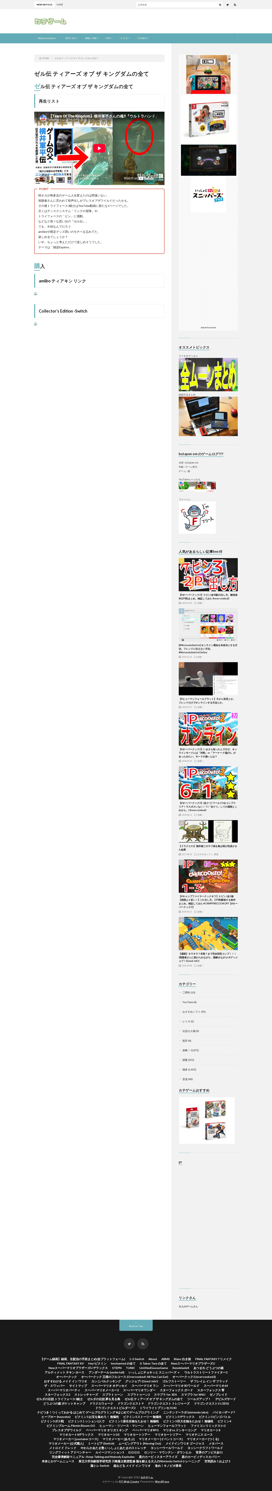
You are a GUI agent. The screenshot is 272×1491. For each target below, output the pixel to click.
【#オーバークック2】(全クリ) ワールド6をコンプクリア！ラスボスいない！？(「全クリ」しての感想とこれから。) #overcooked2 (208, 806)
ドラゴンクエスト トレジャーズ (169, 1403)
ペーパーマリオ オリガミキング (107, 1430)
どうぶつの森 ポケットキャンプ (64, 1403)
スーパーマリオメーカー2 (102, 1390)
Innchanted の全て (123, 1363)
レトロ (186, 1021)
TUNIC (130, 1368)
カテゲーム (147, 1477)
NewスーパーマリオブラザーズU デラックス (78, 1368)
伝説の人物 (188, 1031)
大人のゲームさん (188, 1306)
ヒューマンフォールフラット (167, 1425)
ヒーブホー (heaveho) (55, 1416)
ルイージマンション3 (109, 1452)
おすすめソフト (205, 854)
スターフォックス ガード (176, 1390)
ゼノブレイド (218, 1394)
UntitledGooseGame (153, 1368)
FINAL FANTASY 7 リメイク (213, 1359)
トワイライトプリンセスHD (158, 1408)
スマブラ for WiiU (193, 1394)
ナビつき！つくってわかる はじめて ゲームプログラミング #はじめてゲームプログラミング (98, 1412)
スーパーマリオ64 (216, 1385)
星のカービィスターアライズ (158, 1456)
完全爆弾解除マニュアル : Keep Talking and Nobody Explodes (93, 1456)
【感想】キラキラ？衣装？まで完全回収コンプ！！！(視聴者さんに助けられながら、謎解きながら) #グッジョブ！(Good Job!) (208, 957)
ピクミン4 (224, 1421)
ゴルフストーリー (174, 1381)
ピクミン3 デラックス (180, 1416)
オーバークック (66, 1376)
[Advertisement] (170, 21)
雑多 (199, 657)
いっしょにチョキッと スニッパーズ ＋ (154, 1372)
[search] (220, 4)
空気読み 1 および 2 (217, 1461)
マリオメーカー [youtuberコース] (75, 1439)
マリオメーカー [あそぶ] (119, 1439)
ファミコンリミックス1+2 (208, 1425)
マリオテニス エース (199, 1434)
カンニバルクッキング (106, 1381)
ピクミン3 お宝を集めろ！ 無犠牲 (97, 1416)
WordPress (162, 1481)
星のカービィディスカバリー (201, 1456)
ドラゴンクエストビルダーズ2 (115, 1408)
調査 (216, 854)
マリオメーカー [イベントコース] (161, 1439)
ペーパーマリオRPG (145, 1430)
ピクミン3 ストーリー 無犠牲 (142, 1416)
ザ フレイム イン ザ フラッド (209, 1381)
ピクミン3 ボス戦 (52, 1421)
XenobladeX (180, 1368)
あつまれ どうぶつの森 (209, 1368)
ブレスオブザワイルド (67, 1430)
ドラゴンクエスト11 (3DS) (211, 1403)
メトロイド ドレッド (62, 1448)
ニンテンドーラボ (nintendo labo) (185, 1412)
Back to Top (136, 1326)
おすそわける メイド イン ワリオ (65, 1381)
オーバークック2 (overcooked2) (194, 1376)
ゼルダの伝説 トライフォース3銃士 (59, 1399)
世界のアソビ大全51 (209, 1452)
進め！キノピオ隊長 (168, 1465)
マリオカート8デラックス (76, 1434)
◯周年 (186, 992)
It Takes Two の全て (153, 1363)
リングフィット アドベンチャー (70, 1452)
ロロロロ (134, 1452)
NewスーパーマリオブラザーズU (193, 1363)
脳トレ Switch (99, 1465)
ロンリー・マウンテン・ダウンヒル (168, 1452)
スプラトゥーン (112, 1394)
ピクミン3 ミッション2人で (86, 1421)
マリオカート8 (210, 1430)
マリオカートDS (109, 1434)
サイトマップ (78, 1385)
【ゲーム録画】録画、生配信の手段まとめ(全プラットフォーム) (82, 1359)
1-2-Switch (136, 1359)
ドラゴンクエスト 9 (130, 1403)
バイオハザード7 (224, 1412)
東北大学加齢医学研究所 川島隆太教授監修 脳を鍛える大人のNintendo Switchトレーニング (139, 1461)
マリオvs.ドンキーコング (180, 1430)
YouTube (187, 1002)
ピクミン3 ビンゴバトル (215, 1416)
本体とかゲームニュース (58, 1461)
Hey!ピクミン (97, 1363)
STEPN (117, 1368)
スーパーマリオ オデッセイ (109, 1385)
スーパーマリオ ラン (145, 1385)
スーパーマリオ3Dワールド (181, 1385)
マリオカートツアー (137, 1434)
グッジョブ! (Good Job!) (141, 1381)
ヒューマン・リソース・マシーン (121, 1425)
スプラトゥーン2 (138, 1394)
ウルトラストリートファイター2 (205, 1372)
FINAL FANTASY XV (70, 1363)
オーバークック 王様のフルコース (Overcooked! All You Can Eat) (124, 1376)
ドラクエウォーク (101, 1403)
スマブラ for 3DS (165, 1394)
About (152, 1359)
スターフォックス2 (57, 1394)
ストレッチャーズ (86, 1394)
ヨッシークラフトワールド (205, 1448)
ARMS (165, 1359)
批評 (185, 1040)
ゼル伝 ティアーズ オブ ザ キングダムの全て (154, 1399)
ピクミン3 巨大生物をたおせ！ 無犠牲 (188, 1421)
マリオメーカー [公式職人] (66, 1443)
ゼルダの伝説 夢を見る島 (103, 1399)
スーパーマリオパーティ (64, 1390)
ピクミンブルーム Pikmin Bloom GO (71, 1425)
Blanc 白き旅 (182, 1359)
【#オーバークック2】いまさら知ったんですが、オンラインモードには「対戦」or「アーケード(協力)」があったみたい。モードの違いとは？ (208, 753)
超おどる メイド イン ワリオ (132, 1465)
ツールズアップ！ (199, 1399)
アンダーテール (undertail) (106, 1372)
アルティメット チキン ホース (64, 1372)
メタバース (216, 1443)
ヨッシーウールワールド (167, 1448)
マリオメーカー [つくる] (203, 1439)
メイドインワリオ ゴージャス (184, 1443)
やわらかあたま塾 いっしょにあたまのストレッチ (113, 1448)
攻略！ (200, 603)
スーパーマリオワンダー (139, 1390)
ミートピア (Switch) (101, 1443)
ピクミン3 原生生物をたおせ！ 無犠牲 (134, 1421)
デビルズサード (225, 1399)
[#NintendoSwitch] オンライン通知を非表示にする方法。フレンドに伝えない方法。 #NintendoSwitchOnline (208, 649)
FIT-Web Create (129, 1481)
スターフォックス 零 (210, 1390)
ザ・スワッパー (54, 1385)
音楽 (185, 1079)
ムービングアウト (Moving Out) (140, 1443)
